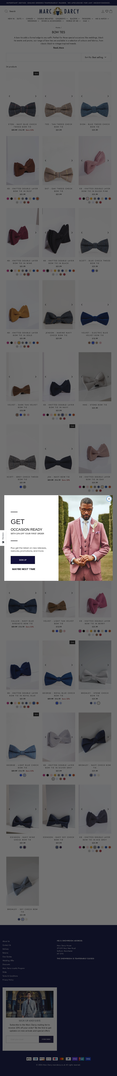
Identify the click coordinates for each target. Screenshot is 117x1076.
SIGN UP (23, 560)
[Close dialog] (109, 498)
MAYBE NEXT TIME (23, 569)
